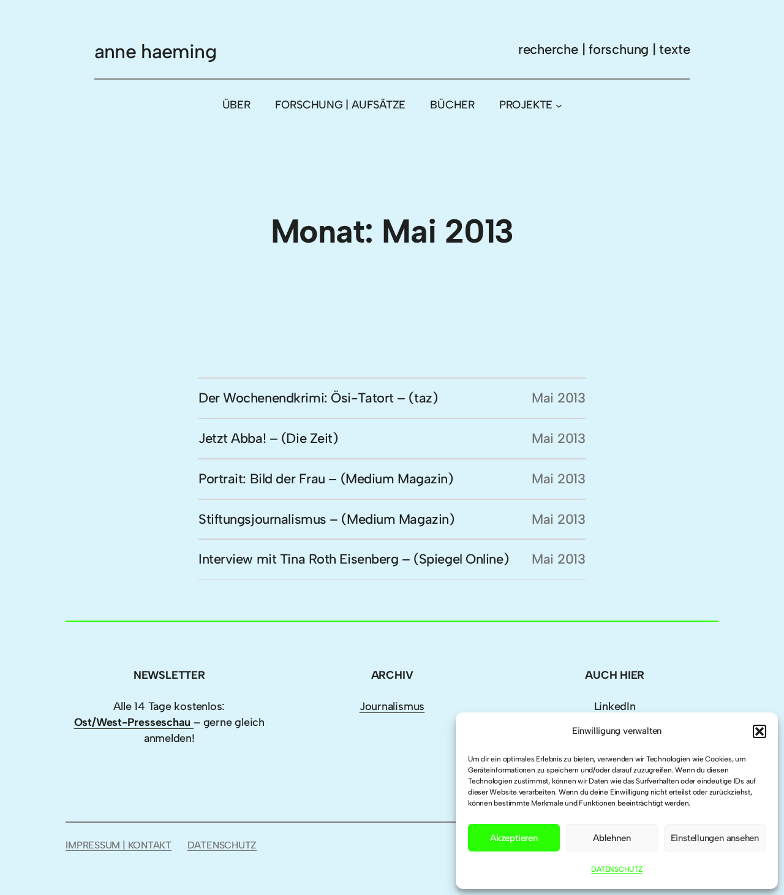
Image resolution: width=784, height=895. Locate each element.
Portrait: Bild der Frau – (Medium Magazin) (325, 478)
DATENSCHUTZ (617, 869)
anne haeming (155, 51)
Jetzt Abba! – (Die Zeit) (267, 438)
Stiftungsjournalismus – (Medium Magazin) (326, 519)
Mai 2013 (559, 398)
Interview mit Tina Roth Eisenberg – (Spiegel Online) (353, 559)
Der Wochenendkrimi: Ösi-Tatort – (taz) (317, 398)
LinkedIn (615, 706)
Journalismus (392, 706)
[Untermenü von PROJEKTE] (559, 105)
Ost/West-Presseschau (134, 722)
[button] (759, 731)
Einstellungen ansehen (715, 838)
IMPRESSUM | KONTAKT (119, 845)
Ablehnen (611, 838)
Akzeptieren (514, 838)
